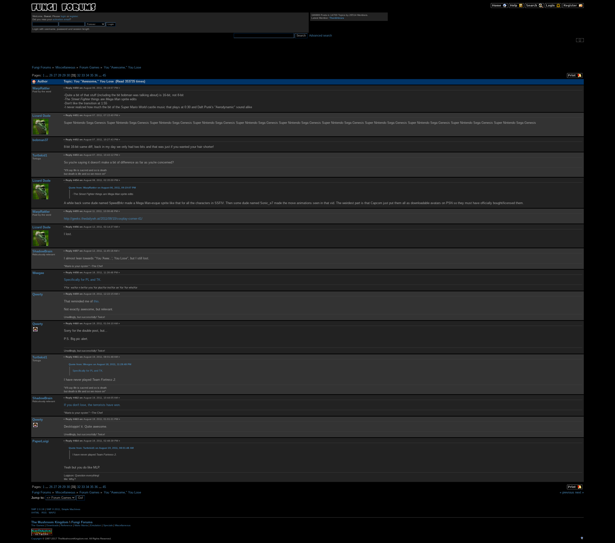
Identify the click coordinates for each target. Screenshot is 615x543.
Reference (66, 525)
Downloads (52, 525)
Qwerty (37, 294)
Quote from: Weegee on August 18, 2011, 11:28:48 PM (100, 364)
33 (83, 75)
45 (104, 75)
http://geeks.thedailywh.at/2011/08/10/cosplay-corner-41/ (103, 218)
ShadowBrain (42, 251)
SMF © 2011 (53, 509)
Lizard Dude (41, 116)
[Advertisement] (307, 54)
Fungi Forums (81, 522)
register (74, 16)
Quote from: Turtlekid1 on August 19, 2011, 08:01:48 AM (101, 448)
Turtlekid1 (39, 155)
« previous (567, 492)
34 (87, 75)
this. (97, 301)
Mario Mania (81, 525)
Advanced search (320, 35)
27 (55, 75)
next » (579, 492)
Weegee (38, 273)
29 (64, 75)
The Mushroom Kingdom (49, 522)
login (63, 16)
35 (91, 75)
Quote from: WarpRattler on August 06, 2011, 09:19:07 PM (102, 187)
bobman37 (40, 140)
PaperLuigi (40, 441)
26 (51, 75)
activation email (61, 19)
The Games (37, 525)
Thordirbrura (336, 18)
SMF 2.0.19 (37, 509)
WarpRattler (41, 88)
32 (78, 75)
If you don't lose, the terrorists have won (92, 405)
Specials (108, 525)
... (47, 75)
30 (68, 75)
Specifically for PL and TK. (82, 279)
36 (96, 75)
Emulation (95, 525)
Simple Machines (71, 509)
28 (59, 75)
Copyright (36, 538)
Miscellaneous (122, 525)
